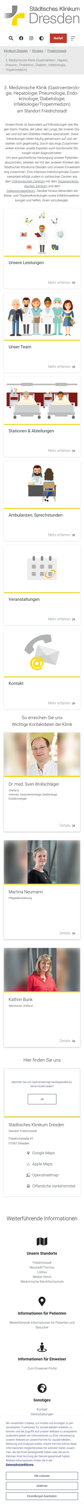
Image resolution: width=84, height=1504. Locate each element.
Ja (42, 1099)
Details (65, 825)
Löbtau (42, 1272)
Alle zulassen (42, 1475)
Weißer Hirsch (42, 1277)
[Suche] (11, 38)
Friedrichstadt (42, 1263)
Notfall (58, 38)
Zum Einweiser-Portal (42, 1368)
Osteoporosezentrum (20, 191)
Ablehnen (42, 1485)
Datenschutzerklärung (19, 1464)
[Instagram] (31, 38)
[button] (50, 1153)
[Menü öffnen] (73, 38)
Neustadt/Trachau (42, 1267)
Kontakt (42, 1409)
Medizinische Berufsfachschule (42, 1281)
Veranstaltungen (42, 1414)
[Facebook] (21, 38)
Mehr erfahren (59, 282)
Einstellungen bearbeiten (42, 1496)
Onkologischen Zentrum (28, 181)
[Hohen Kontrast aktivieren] (41, 38)
